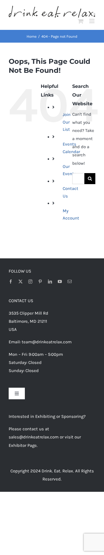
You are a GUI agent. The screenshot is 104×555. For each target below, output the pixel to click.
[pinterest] (40, 282)
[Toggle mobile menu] (92, 21)
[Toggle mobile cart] (80, 21)
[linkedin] (50, 282)
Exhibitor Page (23, 445)
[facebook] (11, 282)
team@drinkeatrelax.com (47, 341)
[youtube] (60, 282)
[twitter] (20, 282)
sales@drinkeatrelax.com (34, 437)
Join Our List (66, 122)
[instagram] (30, 282)
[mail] (70, 282)
